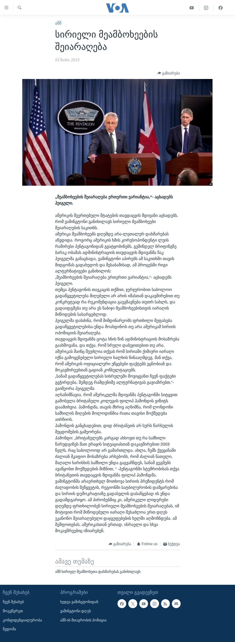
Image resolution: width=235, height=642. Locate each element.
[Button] (168, 73)
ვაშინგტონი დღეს (75, 611)
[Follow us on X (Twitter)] (132, 603)
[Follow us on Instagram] (154, 603)
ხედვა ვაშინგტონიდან (79, 602)
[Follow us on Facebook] (122, 603)
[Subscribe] (176, 603)
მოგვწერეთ (13, 611)
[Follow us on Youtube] (143, 603)
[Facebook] (220, 8)
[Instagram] (206, 8)
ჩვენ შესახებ (13, 602)
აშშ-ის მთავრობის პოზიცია (83, 620)
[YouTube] (192, 8)
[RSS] (165, 603)
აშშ (58, 23)
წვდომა (9, 629)
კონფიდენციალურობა (22, 620)
